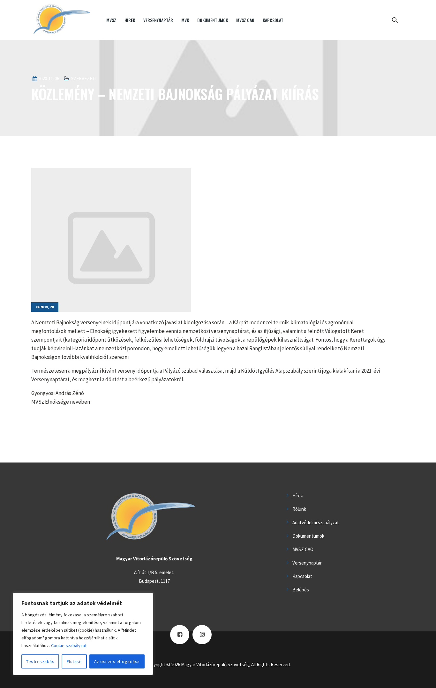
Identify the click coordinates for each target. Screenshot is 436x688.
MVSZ (111, 20)
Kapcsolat (273, 20)
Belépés (300, 590)
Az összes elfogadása (117, 661)
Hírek (129, 20)
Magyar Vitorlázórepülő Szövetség (215, 664)
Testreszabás (40, 661)
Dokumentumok (212, 20)
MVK (185, 20)
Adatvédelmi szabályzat (315, 522)
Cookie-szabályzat (68, 645)
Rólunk (299, 509)
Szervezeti (83, 78)
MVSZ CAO (245, 20)
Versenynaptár (158, 20)
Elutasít (74, 661)
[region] (83, 634)
